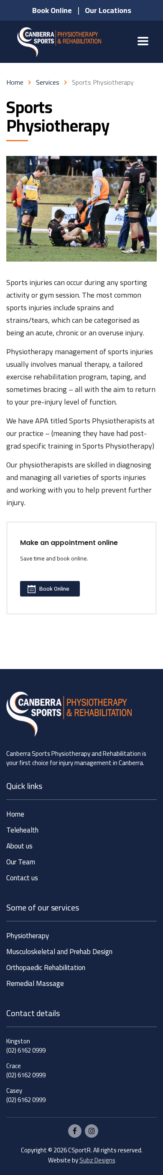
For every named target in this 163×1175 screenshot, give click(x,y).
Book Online (54, 588)
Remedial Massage (35, 983)
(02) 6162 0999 (26, 1050)
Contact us (22, 878)
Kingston (18, 1041)
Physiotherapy (27, 936)
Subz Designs (97, 1160)
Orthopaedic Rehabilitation (45, 968)
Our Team (20, 862)
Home (14, 82)
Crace (13, 1066)
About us (19, 846)
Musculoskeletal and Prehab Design (59, 952)
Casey (14, 1090)
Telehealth (22, 830)
